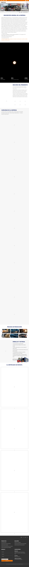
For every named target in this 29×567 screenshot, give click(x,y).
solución (16, 541)
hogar (21, 12)
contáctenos (17, 549)
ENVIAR (7, 560)
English (27, 0)
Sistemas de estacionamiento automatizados (20, 543)
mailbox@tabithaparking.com (18, 559)
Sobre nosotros (25, 12)
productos (3, 541)
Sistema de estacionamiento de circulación (7, 546)
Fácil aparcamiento (3, 542)
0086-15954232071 (17, 556)
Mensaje (3, 549)
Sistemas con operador (17, 542)
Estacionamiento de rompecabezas (6, 543)
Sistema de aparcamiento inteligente (6, 547)
